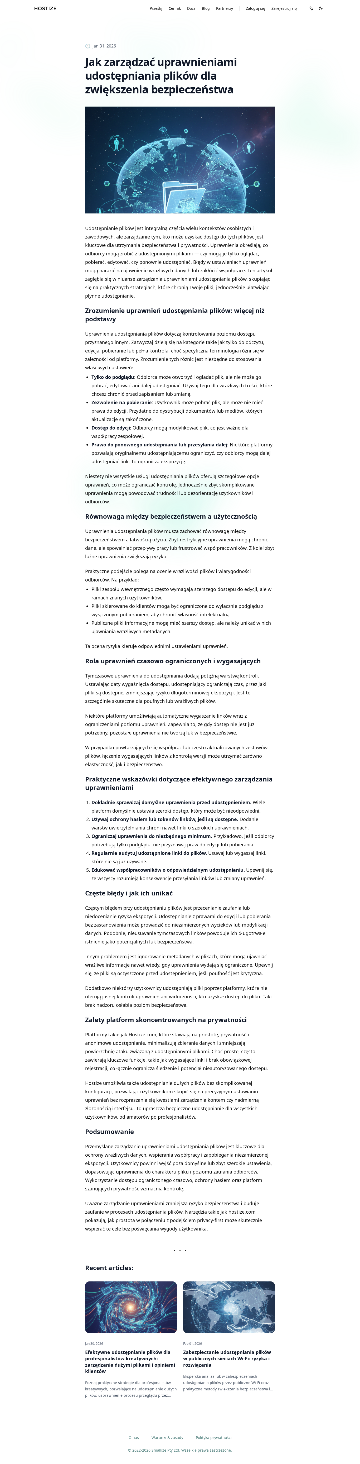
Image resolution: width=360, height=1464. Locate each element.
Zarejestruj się (284, 8)
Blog (206, 8)
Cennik (175, 8)
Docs (191, 8)
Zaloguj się (255, 8)
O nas (134, 1437)
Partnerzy (224, 8)
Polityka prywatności (214, 1437)
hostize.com (242, 1212)
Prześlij (156, 8)
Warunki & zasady (167, 1437)
